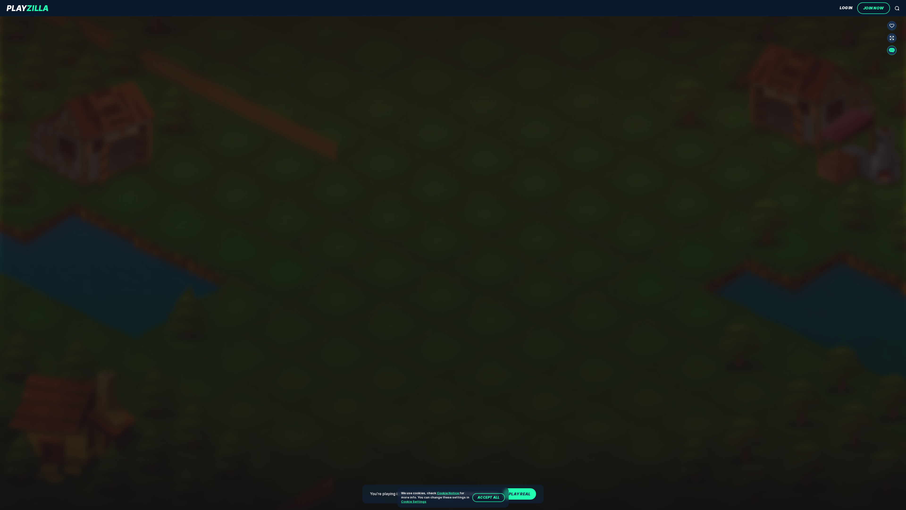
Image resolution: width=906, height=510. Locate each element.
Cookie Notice (448, 493)
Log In (846, 8)
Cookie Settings (413, 501)
